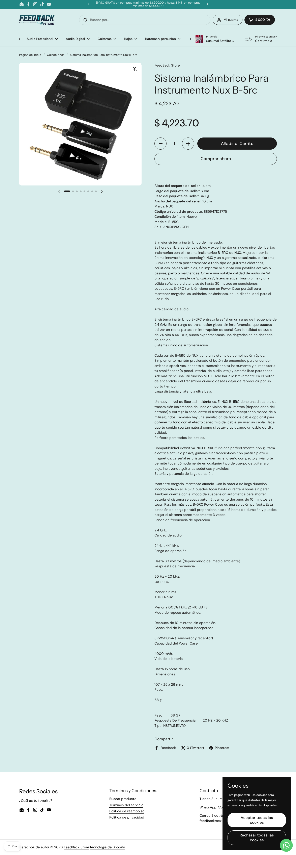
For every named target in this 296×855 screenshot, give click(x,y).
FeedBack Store (76, 847)
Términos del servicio (126, 805)
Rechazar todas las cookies (257, 838)
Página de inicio (30, 55)
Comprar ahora (216, 158)
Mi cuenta (231, 20)
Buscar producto (122, 799)
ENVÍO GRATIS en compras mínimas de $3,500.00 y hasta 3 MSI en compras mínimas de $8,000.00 (148, 4)
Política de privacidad (126, 817)
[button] (215, 39)
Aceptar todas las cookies (257, 820)
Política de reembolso (126, 811)
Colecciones (55, 55)
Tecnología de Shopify (107, 847)
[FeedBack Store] (37, 20)
